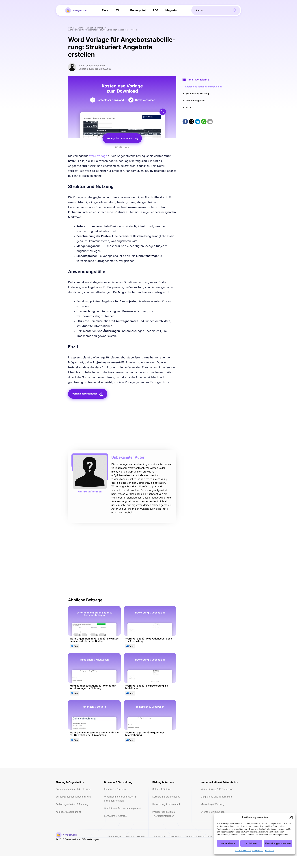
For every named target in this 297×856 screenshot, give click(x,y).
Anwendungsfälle (195, 100)
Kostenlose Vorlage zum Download (203, 86)
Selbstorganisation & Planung (72, 804)
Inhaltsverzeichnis (198, 79)
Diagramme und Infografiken (216, 796)
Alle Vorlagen (115, 836)
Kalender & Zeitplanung (68, 811)
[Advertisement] (122, 425)
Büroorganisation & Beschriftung (73, 796)
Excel (105, 10)
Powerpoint (138, 10)
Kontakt (141, 836)
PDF (155, 10)
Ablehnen (251, 843)
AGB (209, 836)
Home (71, 28)
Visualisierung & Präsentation (217, 789)
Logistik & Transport (96, 28)
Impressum (269, 850)
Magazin (171, 10)
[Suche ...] (235, 10)
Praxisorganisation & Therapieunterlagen (163, 813)
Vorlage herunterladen (119, 138)
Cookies (189, 836)
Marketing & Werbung (212, 804)
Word (119, 10)
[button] (290, 817)
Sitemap (200, 836)
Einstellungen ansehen (278, 843)
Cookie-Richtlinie (243, 850)
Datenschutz (257, 850)
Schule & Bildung (161, 789)
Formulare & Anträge (115, 815)
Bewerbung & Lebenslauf (166, 804)
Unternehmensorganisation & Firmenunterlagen (120, 798)
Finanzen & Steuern (115, 789)
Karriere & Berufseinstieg (166, 796)
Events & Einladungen (213, 811)
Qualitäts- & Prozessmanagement (122, 808)
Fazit (188, 107)
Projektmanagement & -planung (73, 789)
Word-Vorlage (98, 156)
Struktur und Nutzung (197, 93)
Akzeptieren (228, 843)
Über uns (130, 836)
